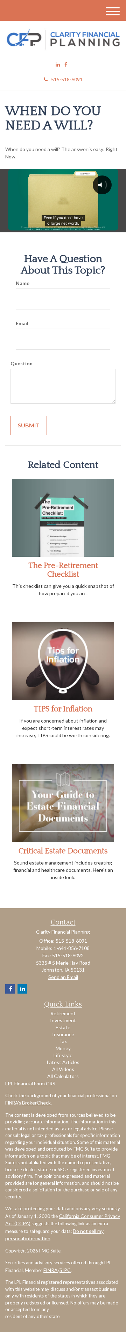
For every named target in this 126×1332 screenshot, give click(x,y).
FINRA (50, 1270)
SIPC (65, 1270)
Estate (63, 1027)
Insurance (63, 1034)
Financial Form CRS (34, 1083)
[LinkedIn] (58, 64)
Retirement (63, 1013)
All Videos (63, 1069)
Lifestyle (63, 1055)
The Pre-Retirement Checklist (63, 569)
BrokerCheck (36, 1103)
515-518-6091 (67, 79)
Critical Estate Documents (63, 851)
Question (21, 363)
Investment (63, 1020)
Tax (63, 1041)
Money (63, 1048)
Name (22, 283)
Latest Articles (63, 1062)
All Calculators (63, 1076)
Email (22, 323)
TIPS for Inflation (63, 709)
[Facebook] (65, 64)
